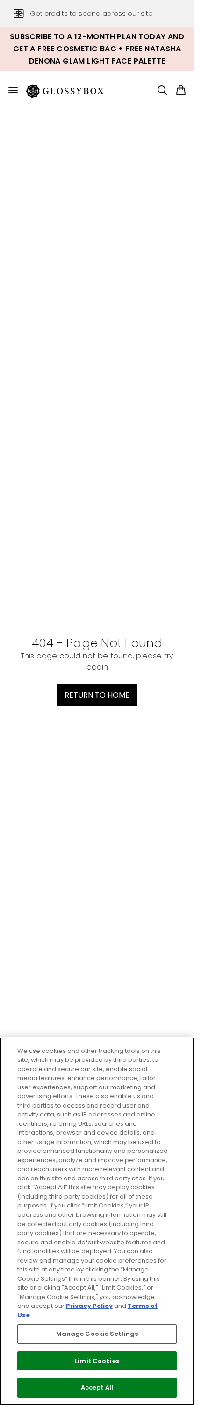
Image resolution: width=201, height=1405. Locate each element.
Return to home (97, 695)
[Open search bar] (162, 90)
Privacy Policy (89, 1305)
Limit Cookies (97, 1360)
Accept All (97, 1387)
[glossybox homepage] (70, 90)
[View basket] (181, 90)
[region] (97, 1221)
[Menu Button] (9, 90)
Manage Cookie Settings (97, 1333)
